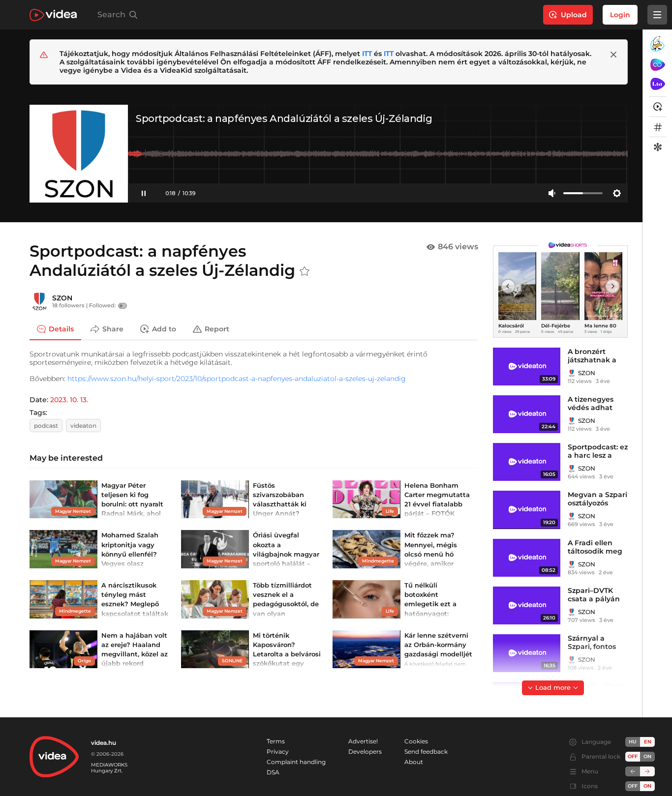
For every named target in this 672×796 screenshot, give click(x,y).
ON (647, 756)
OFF (633, 786)
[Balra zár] (632, 771)
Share (112, 328)
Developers (365, 751)
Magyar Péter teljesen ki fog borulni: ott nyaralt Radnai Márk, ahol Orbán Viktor (132, 504)
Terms (276, 741)
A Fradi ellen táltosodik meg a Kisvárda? (595, 551)
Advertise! (363, 741)
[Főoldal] (53, 15)
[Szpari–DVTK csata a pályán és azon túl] (526, 605)
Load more (553, 687)
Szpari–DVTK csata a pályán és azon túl (594, 599)
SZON (62, 298)
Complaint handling (296, 762)
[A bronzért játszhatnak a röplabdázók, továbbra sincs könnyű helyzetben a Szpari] (526, 366)
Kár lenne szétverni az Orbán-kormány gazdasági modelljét (438, 644)
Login (620, 14)
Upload (574, 14)
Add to (164, 328)
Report (217, 328)
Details (61, 328)
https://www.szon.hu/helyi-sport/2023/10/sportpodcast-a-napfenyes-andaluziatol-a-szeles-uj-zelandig (236, 378)
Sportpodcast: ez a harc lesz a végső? (598, 455)
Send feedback (426, 751)
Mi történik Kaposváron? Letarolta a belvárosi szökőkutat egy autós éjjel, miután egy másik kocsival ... (287, 663)
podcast (46, 425)
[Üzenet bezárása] (613, 55)
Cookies (416, 741)
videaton (83, 425)
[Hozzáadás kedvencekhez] (304, 271)
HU (633, 741)
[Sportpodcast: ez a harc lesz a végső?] (526, 462)
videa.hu (103, 742)
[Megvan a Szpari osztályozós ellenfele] (526, 510)
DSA (273, 772)
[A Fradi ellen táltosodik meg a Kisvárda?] (526, 558)
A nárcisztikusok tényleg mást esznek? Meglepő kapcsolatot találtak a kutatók (134, 604)
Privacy (278, 751)
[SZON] (39, 301)
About (413, 762)
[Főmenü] (657, 15)
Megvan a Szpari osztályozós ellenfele (597, 503)
